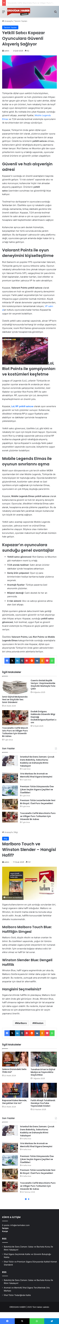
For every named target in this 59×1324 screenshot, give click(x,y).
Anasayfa (8, 21)
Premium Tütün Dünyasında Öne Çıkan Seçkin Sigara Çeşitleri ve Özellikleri (37, 789)
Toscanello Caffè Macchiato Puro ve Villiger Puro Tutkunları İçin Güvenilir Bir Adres (15, 732)
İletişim (5, 1228)
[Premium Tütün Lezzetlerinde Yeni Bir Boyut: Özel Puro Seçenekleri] (10, 804)
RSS (4, 1238)
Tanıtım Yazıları (20, 21)
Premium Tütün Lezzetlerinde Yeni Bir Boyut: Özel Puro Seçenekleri (37, 802)
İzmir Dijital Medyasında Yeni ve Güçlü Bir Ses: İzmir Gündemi (14, 699)
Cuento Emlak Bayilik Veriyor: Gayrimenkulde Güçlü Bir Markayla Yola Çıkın (43, 684)
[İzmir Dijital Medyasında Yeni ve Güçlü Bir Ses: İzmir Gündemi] (15, 686)
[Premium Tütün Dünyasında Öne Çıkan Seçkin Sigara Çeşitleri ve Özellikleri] (10, 790)
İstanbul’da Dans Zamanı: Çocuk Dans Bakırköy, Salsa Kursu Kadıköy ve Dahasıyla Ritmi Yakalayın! (37, 761)
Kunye (5, 1231)
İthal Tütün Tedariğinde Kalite (17, 1295)
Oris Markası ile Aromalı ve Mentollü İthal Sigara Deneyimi (36, 775)
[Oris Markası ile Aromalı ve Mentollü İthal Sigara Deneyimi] (10, 777)
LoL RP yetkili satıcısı (22, 406)
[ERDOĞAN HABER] (18, 11)
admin (6, 51)
